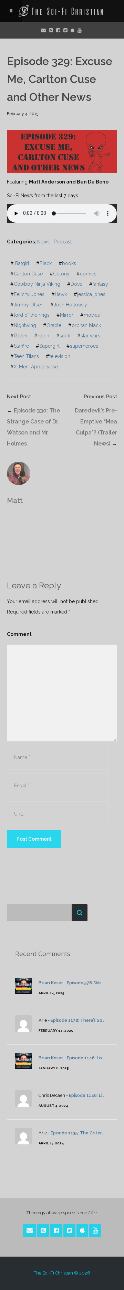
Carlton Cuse (28, 273)
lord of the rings (32, 315)
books (69, 263)
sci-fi (65, 335)
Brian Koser (51, 982)
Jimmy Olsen (28, 304)
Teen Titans (26, 356)
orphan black (86, 325)
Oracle (53, 325)
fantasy (100, 284)
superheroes (84, 346)
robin (43, 335)
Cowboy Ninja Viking (37, 284)
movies (92, 315)
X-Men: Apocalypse (36, 366)
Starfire (21, 346)
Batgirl (22, 263)
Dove (76, 284)
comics (88, 273)
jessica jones (91, 294)
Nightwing (25, 325)
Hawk (61, 294)
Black (46, 263)
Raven (20, 335)
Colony (61, 273)
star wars (90, 335)
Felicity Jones (29, 294)
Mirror (66, 315)
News (43, 241)
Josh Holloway (70, 304)
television (59, 356)
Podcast (63, 241)
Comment (19, 634)
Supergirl (49, 346)
